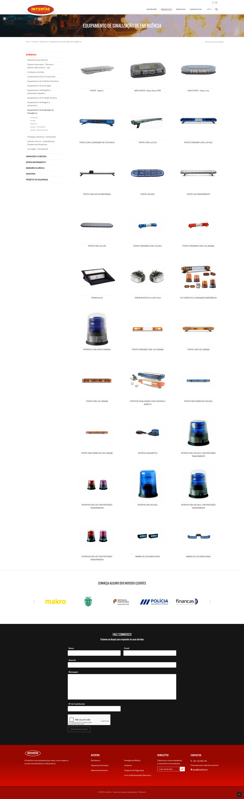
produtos (34, 42)
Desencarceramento (99, 770)
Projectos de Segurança (134, 770)
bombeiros (44, 42)
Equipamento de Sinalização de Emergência (40, 111)
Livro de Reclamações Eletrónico (137, 775)
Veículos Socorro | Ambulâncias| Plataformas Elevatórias (41, 143)
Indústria (128, 765)
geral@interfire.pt (200, 769)
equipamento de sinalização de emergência (65, 42)
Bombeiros (95, 760)
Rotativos (33, 124)
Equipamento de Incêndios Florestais (42, 81)
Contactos (196, 9)
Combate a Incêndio (35, 72)
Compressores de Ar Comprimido (41, 76)
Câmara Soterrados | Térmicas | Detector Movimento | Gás (40, 66)
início (28, 42)
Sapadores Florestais (99, 765)
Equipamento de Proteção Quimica (42, 98)
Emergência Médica (132, 760)
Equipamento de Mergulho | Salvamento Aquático (39, 92)
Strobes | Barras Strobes (39, 130)
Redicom (142, 792)
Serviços (181, 9)
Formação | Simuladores (37, 149)
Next (209, 601)
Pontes (32, 121)
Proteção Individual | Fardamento (41, 137)
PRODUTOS (166, 9)
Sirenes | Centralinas (37, 127)
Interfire (152, 9)
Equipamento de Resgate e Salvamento (38, 104)
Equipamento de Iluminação (39, 85)
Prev (34, 601)
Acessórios (34, 117)
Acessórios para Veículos (37, 60)
